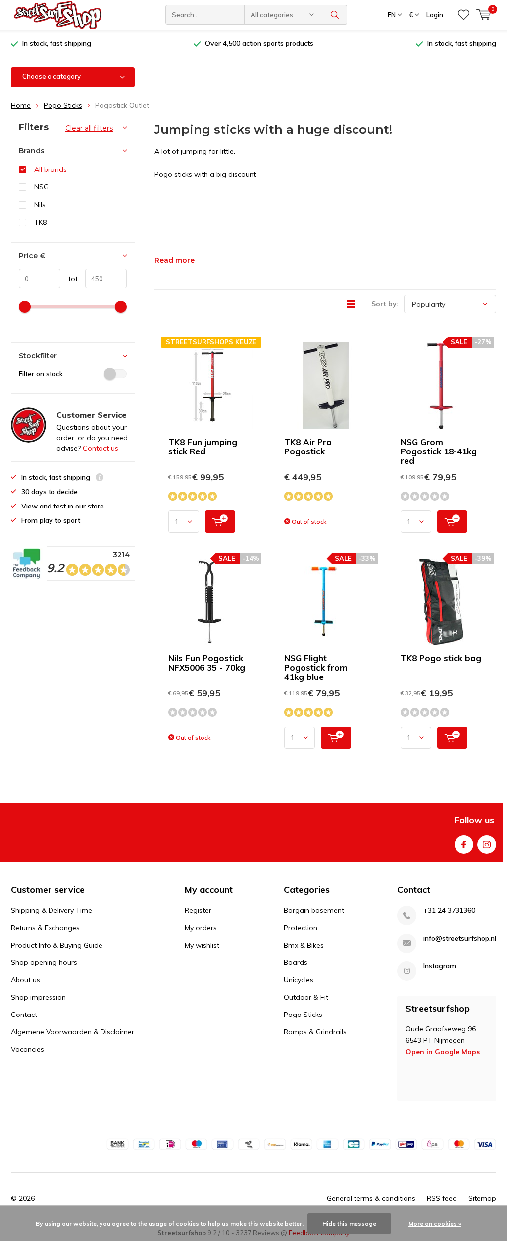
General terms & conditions (371, 1198)
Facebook (464, 844)
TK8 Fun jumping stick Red (202, 446)
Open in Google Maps (443, 1051)
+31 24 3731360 (449, 910)
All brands (50, 169)
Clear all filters (89, 128)
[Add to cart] (220, 521)
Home (21, 105)
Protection (300, 927)
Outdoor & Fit (306, 997)
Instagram (486, 844)
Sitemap (482, 1198)
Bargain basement (314, 910)
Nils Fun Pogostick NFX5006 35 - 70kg (206, 663)
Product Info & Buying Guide (56, 945)
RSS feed (442, 1198)
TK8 (40, 222)
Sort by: (385, 303)
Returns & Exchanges (45, 927)
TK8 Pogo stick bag (441, 658)
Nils (40, 204)
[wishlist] (463, 15)
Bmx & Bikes (304, 945)
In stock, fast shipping (56, 43)
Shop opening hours (44, 962)
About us (25, 979)
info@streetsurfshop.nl (459, 938)
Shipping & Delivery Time (51, 910)
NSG (41, 186)
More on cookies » (434, 1223)
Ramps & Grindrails (315, 1031)
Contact (24, 1014)
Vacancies (27, 1049)
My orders (201, 927)
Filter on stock (41, 373)
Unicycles (298, 979)
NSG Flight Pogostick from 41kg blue (316, 667)
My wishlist (202, 945)
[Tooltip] (99, 478)
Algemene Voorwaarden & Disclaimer (72, 1031)
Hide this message (349, 1223)
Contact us (100, 448)
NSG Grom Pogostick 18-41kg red (439, 451)
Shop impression (38, 997)
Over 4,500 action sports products (259, 43)
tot (69, 278)
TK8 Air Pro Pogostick (308, 446)
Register (198, 910)
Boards (295, 962)
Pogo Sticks (63, 105)
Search (335, 15)
